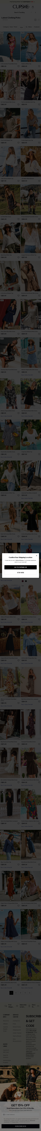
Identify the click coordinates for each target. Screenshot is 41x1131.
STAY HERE (20, 573)
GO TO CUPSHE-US (20, 567)
